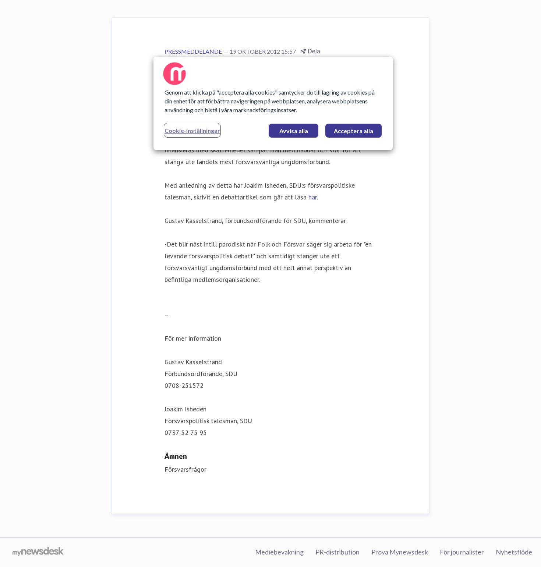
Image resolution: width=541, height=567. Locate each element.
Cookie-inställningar (192, 130)
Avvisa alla (293, 130)
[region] (273, 103)
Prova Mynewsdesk (399, 552)
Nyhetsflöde (514, 552)
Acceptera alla (353, 130)
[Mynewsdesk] (38, 552)
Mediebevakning (279, 552)
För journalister (462, 552)
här (312, 197)
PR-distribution (337, 552)
